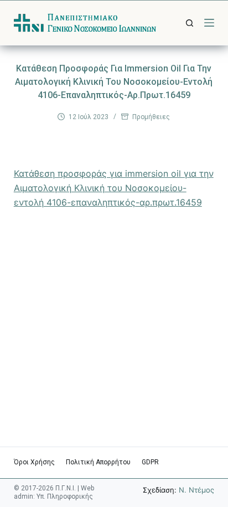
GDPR (150, 462)
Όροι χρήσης (34, 462)
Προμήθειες (151, 117)
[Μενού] (209, 23)
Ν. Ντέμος (196, 489)
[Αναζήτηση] (189, 23)
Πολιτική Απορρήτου (98, 462)
